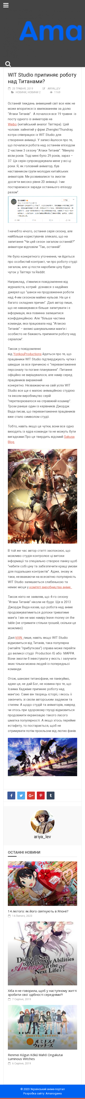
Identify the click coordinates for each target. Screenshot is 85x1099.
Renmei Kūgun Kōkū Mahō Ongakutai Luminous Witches (35, 1057)
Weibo (12, 124)
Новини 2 (34, 92)
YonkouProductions (27, 354)
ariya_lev (54, 88)
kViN (19, 638)
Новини (21, 92)
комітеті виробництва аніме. (50, 587)
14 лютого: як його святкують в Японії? (38, 911)
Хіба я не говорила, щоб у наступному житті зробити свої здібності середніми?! (42, 992)
